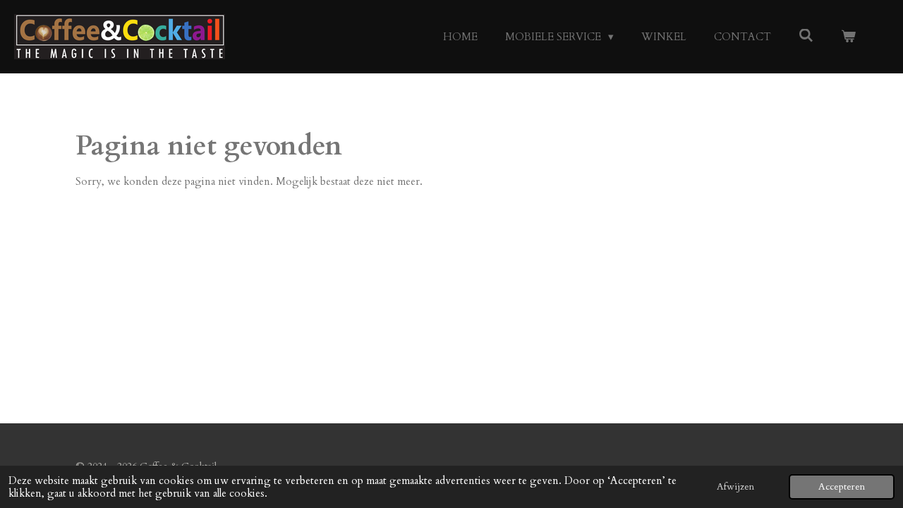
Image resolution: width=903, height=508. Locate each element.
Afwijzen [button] (735, 486)
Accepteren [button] (841, 486)
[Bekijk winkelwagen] (848, 37)
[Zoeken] (806, 36)
